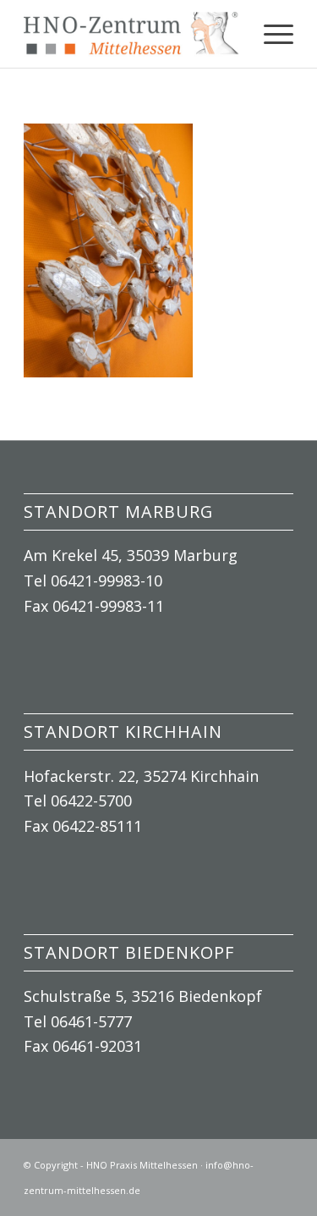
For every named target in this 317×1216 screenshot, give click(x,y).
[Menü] (270, 34)
